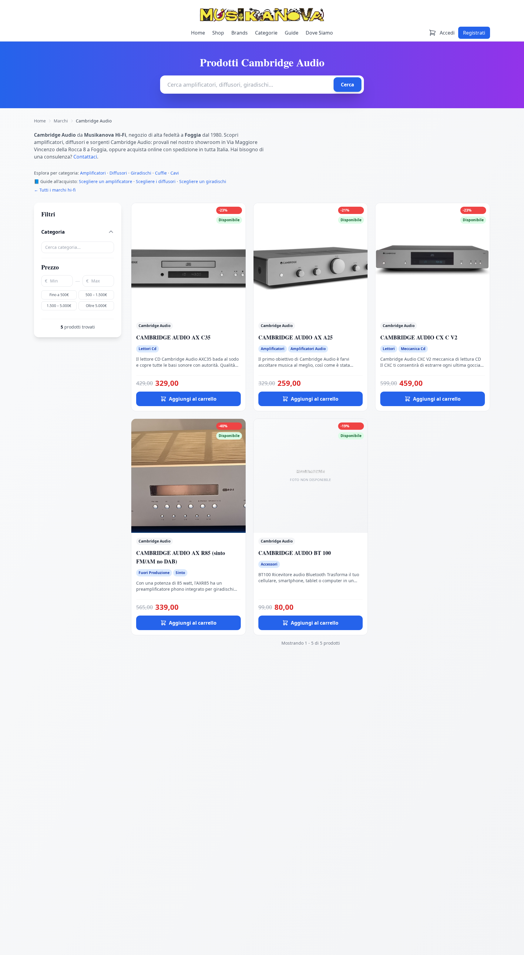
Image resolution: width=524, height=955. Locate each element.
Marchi (61, 121)
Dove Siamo (319, 32)
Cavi (174, 173)
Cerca (347, 84)
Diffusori (118, 173)
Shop (218, 32)
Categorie (266, 32)
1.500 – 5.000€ (59, 305)
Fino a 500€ (59, 294)
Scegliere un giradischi (202, 181)
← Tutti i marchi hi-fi (55, 190)
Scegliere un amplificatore (105, 181)
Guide (291, 32)
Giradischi (141, 173)
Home (198, 32)
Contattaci (85, 156)
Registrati (474, 32)
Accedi (447, 32)
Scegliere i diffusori (156, 181)
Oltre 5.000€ (96, 305)
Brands (239, 32)
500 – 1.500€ (96, 294)
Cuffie (161, 173)
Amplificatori (93, 173)
